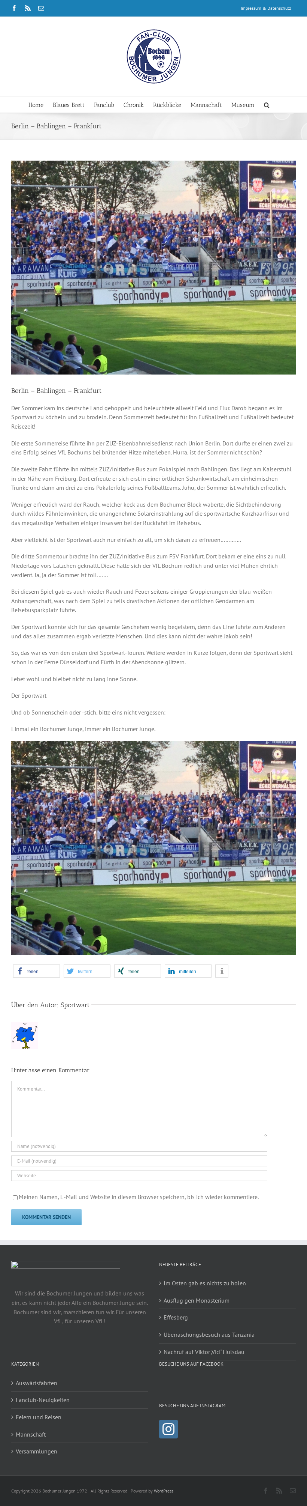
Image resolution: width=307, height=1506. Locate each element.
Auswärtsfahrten (36, 1383)
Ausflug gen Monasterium (197, 1300)
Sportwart (75, 1005)
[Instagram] (168, 1429)
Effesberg (176, 1317)
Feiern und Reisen (38, 1417)
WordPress (163, 1491)
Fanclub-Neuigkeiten (43, 1400)
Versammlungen (36, 1451)
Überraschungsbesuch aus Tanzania (209, 1334)
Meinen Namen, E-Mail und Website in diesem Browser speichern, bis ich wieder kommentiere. (139, 1197)
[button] (267, 104)
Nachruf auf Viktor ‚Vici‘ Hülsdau (204, 1352)
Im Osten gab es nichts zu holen (205, 1283)
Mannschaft (31, 1434)
